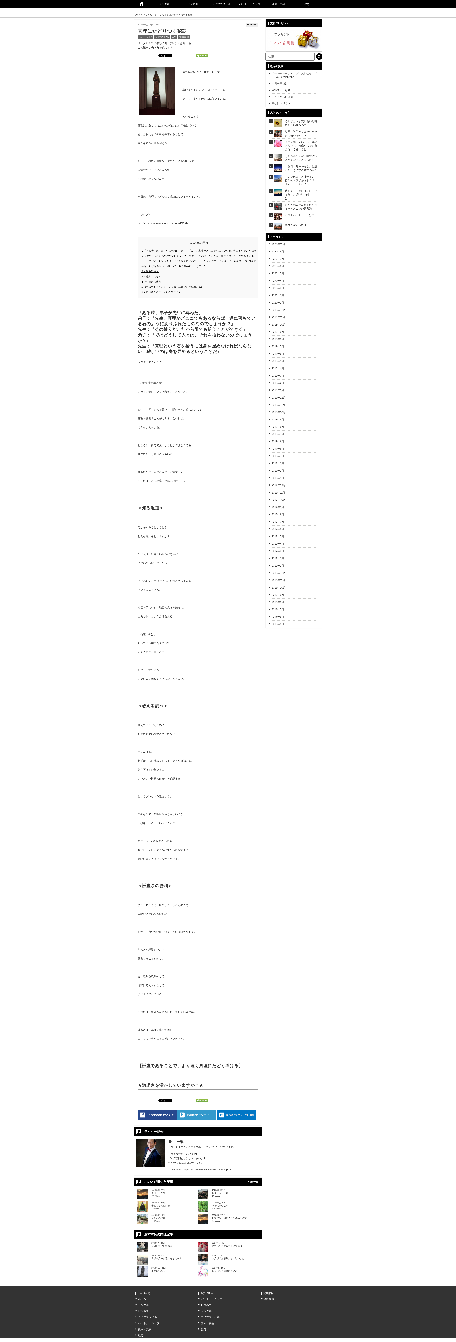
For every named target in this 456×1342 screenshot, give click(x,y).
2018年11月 (278, 404)
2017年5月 (278, 536)
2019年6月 (278, 353)
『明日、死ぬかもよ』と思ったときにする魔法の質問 (301, 168)
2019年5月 (278, 361)
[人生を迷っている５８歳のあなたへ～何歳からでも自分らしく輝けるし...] (278, 144)
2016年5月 (278, 624)
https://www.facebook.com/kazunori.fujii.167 (208, 1169)
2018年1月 (278, 477)
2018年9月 (278, 419)
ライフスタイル (221, 4)
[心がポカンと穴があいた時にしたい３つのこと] (278, 124)
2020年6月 (278, 266)
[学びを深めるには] (278, 228)
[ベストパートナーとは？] (278, 218)
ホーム (142, 4)
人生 (174, 37)
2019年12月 (279, 309)
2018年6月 (278, 441)
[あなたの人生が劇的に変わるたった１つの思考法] (278, 207)
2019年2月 (278, 382)
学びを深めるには (295, 225)
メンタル (164, 4)
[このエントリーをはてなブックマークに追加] (236, 1115)
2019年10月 (279, 324)
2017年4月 (278, 543)
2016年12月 (279, 572)
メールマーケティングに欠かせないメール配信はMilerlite (294, 75)
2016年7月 (278, 609)
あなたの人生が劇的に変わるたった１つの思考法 (301, 206)
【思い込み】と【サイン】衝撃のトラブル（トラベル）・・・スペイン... (301, 180)
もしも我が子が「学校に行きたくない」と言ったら (301, 157)
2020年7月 (278, 258)
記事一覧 (254, 1181)
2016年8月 (278, 602)
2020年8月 (278, 251)
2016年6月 (278, 616)
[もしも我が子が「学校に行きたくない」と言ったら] (278, 159)
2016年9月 (278, 594)
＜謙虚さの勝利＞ (152, 281)
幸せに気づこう (281, 103)
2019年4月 (278, 368)
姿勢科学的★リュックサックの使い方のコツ (301, 133)
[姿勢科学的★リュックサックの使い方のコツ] (278, 134)
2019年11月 (278, 317)
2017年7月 (278, 521)
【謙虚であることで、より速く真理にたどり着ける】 (172, 286)
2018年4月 (278, 456)
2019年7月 (278, 346)
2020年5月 (278, 273)
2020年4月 (278, 280)
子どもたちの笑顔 (282, 96)
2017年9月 (278, 507)
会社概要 (269, 1298)
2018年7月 (278, 434)
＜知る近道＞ (150, 271)
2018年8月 (278, 426)
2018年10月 (279, 412)
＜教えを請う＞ (151, 276)
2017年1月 (278, 565)
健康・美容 (278, 4)
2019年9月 (278, 331)
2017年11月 (278, 492)
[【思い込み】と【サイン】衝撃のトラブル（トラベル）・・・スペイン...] (278, 179)
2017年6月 (278, 529)
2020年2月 (278, 295)
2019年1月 (278, 390)
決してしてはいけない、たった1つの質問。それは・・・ (301, 194)
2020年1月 (278, 302)
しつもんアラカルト (144, 15)
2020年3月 (278, 288)
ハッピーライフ (145, 37)
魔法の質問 (184, 37)
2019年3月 (278, 375)
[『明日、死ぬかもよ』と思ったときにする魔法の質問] (278, 169)
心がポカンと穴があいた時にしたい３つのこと (301, 123)
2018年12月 (279, 397)
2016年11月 (278, 580)
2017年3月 (278, 551)
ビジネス (192, 4)
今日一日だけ (280, 83)
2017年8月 (278, 514)
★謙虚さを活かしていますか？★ (161, 292)
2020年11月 (278, 244)
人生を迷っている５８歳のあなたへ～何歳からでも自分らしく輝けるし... (301, 145)
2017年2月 (278, 558)
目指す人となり (281, 90)
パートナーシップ (249, 4)
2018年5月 (278, 448)
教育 (306, 4)
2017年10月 (279, 499)
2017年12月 (279, 485)
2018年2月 (278, 470)
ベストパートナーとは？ (299, 215)
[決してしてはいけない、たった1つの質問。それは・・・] (278, 193)
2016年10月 (279, 587)
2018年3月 (278, 463)
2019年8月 (278, 339)
